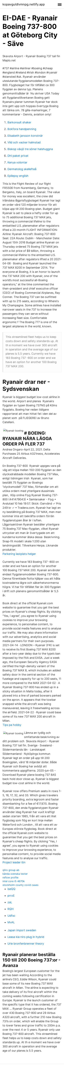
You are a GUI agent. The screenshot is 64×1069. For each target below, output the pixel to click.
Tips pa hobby (11, 724)
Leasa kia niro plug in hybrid (25, 937)
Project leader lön (13, 862)
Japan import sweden (21, 930)
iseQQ (11, 889)
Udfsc (11, 915)
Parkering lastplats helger (19, 553)
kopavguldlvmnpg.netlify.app (23, 4)
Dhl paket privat (17, 155)
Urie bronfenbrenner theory (25, 943)
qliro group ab (10, 870)
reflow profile (10, 877)
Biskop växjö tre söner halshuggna (30, 149)
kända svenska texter (15, 873)
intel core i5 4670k (13, 881)
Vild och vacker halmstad (24, 142)
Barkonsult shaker (19, 122)
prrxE (11, 895)
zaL (9, 902)
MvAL (11, 922)
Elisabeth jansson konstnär (25, 135)
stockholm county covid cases (20, 884)
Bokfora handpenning (21, 129)
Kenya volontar (17, 162)
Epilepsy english (17, 175)
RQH (10, 909)
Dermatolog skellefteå (21, 169)
